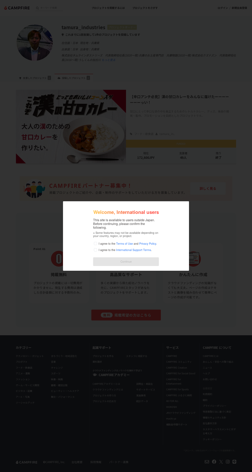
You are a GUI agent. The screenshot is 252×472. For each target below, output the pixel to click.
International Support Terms (133, 250)
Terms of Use (124, 243)
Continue (126, 261)
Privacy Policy (147, 243)
